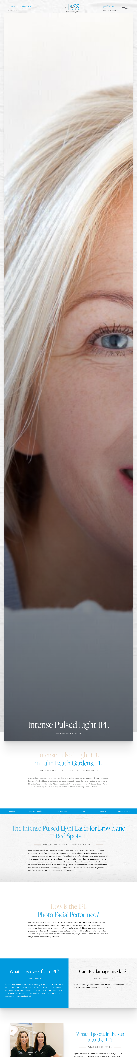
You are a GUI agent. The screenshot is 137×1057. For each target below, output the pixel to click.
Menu (127, 8)
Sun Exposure (62, 811)
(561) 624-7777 (111, 7)
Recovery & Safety (36, 811)
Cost (102, 811)
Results (84, 811)
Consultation (122, 811)
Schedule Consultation (19, 7)
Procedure (11, 811)
